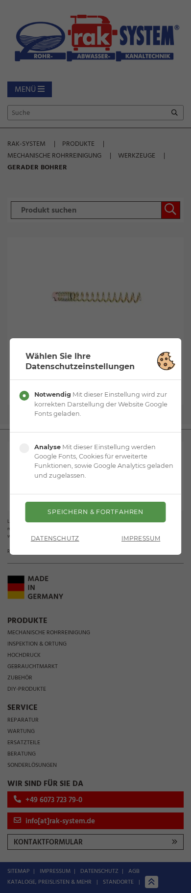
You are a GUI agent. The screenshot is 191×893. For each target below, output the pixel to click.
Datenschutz (55, 538)
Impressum (140, 538)
